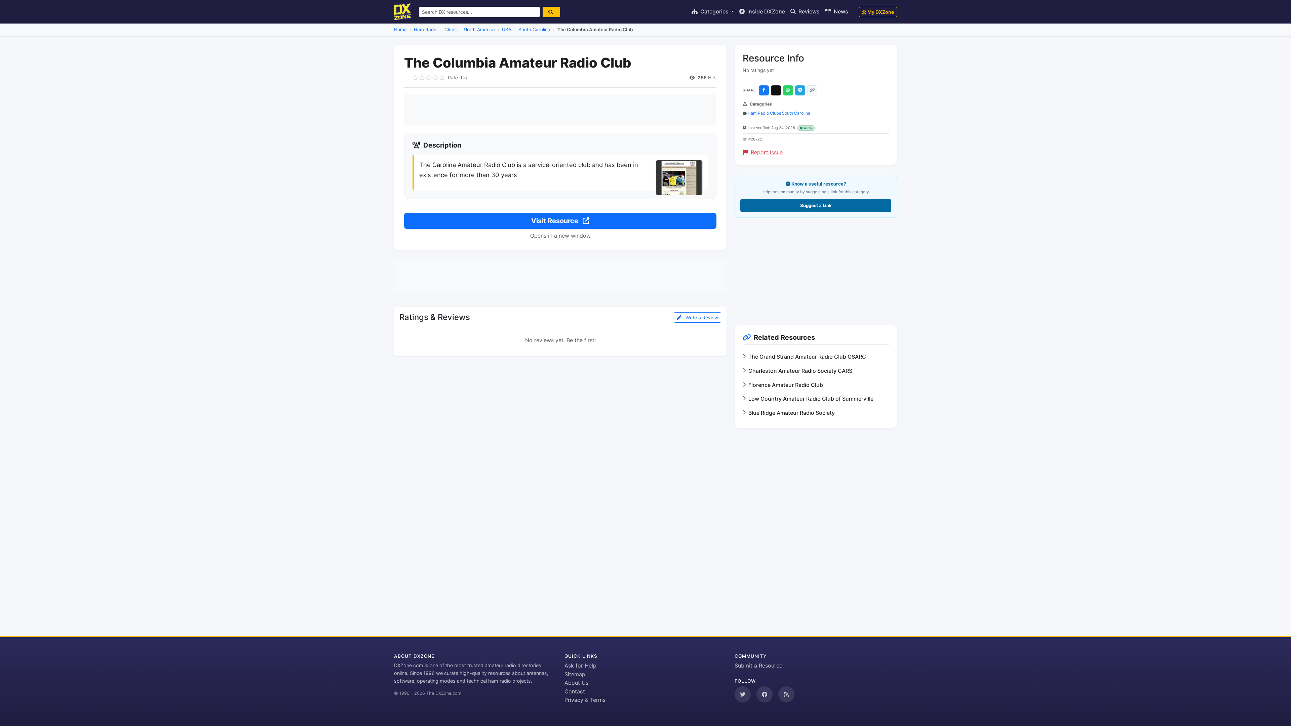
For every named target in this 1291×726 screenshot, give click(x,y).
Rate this (457, 77)
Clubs (450, 29)
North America (479, 29)
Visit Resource (555, 221)
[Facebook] (764, 90)
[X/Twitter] (776, 90)
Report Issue (766, 152)
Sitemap (574, 674)
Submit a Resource (758, 665)
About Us (576, 682)
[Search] (551, 12)
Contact (574, 691)
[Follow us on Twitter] (743, 694)
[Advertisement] (560, 109)
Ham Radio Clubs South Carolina (779, 113)
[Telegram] (800, 90)
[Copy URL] (812, 90)
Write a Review (701, 317)
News (840, 11)
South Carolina (534, 29)
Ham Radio (425, 29)
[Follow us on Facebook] (764, 694)
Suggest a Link (816, 205)
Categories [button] (714, 11)
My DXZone (880, 12)
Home (400, 29)
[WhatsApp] (788, 90)
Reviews (808, 11)
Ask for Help (580, 665)
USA (506, 29)
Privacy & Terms (584, 699)
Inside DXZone (765, 11)
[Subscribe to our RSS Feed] (786, 694)
